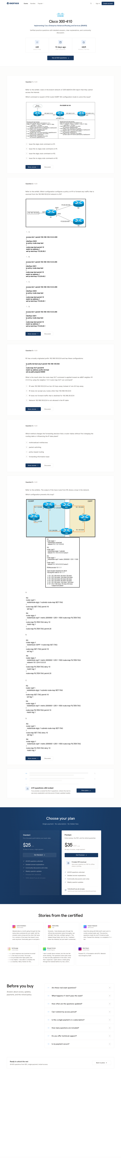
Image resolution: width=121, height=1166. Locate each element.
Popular (40, 3)
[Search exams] (91, 3)
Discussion (47, 167)
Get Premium (80, 855)
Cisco (53, 21)
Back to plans (100, 1063)
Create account (108, 3)
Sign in (98, 3)
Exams (26, 3)
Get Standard (38, 855)
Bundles (32, 3)
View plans (85, 790)
